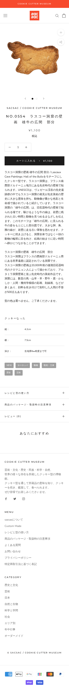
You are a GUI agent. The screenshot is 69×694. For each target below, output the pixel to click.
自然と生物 (11, 604)
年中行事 (10, 629)
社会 (7, 617)
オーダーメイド (14, 636)
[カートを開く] (64, 15)
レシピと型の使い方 (17, 393)
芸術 (18, 372)
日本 (7, 598)
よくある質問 (13, 545)
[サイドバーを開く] (5, 15)
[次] (43, 98)
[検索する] (57, 15)
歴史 (9, 372)
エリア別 (10, 623)
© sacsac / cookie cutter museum (34, 652)
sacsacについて (14, 520)
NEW (9, 365)
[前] (25, 98)
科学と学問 (11, 610)
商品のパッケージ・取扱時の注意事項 (28, 404)
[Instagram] (23, 499)
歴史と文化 (11, 585)
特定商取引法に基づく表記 (21, 564)
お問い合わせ (13, 551)
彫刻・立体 (49, 365)
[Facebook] (6, 499)
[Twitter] (14, 499)
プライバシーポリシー (18, 558)
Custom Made (13, 526)
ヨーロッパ (22, 365)
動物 (36, 365)
